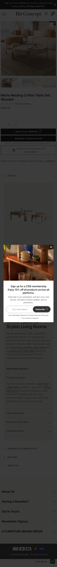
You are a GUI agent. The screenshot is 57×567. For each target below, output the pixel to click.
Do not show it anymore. (30, 318)
